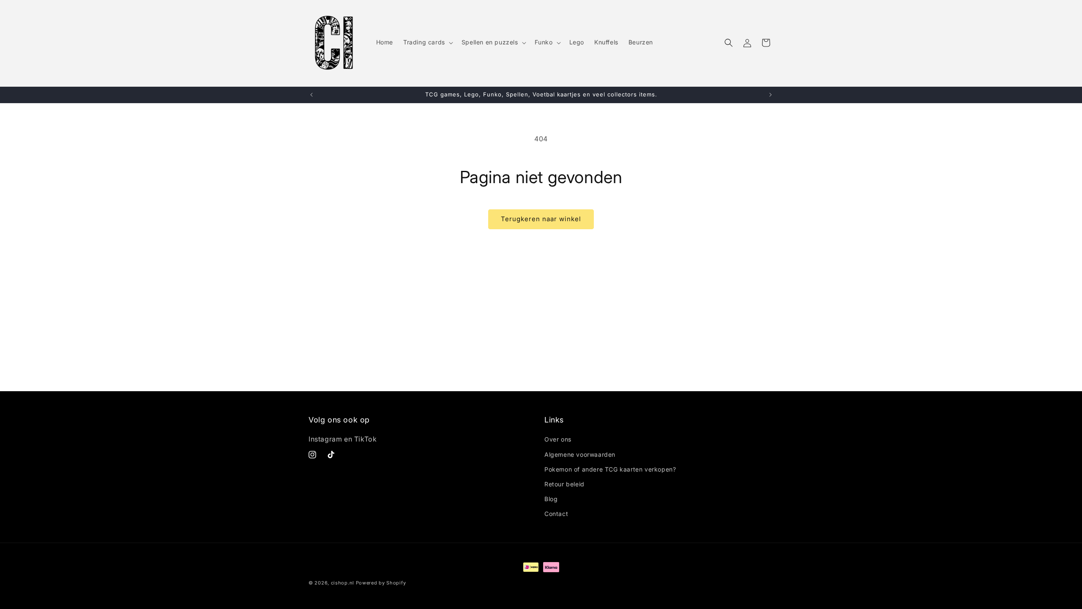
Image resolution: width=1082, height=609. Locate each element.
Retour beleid (564, 484)
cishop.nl (342, 583)
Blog (550, 498)
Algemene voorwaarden (579, 454)
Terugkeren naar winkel (541, 219)
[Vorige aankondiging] (311, 95)
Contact (556, 513)
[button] (427, 42)
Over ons (557, 439)
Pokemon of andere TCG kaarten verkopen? (610, 469)
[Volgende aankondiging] (770, 95)
